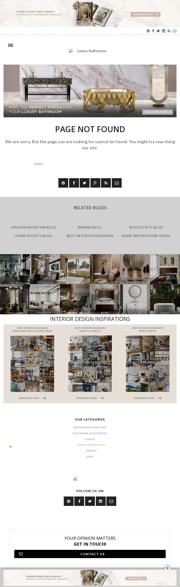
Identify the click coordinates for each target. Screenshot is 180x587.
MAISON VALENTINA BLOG (33, 227)
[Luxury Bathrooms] (90, 53)
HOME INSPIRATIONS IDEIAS (146, 236)
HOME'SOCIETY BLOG (33, 236)
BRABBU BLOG (90, 227)
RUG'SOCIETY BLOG (146, 227)
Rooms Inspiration (91, 444)
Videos (90, 439)
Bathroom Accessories (90, 433)
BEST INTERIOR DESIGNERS (90, 236)
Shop (90, 456)
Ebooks (91, 450)
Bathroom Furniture (90, 427)
